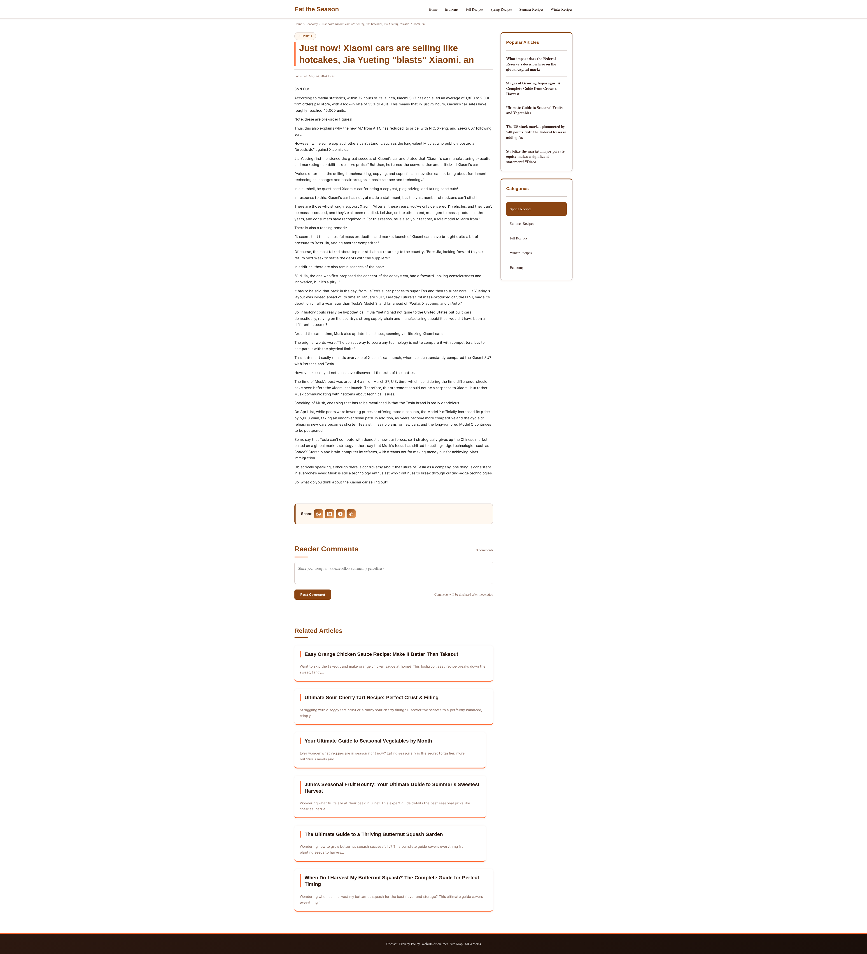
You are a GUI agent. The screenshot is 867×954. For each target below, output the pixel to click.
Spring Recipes (501, 9)
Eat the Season (316, 9)
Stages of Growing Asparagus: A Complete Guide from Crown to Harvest (533, 88)
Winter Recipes (562, 9)
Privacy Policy (409, 943)
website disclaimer (435, 943)
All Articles (472, 943)
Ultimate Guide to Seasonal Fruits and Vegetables (534, 110)
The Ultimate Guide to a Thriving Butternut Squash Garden (374, 834)
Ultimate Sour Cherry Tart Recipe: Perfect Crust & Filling (371, 697)
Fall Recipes (474, 9)
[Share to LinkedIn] (329, 513)
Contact (391, 943)
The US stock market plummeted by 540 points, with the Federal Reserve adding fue (536, 132)
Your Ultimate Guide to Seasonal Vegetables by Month (368, 741)
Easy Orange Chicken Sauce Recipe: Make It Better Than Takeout (381, 654)
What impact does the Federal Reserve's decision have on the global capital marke (531, 64)
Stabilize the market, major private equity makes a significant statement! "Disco (535, 156)
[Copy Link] (351, 513)
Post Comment (312, 595)
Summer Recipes (531, 9)
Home (433, 9)
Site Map (456, 943)
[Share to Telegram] (340, 513)
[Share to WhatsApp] (318, 513)
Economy (452, 9)
